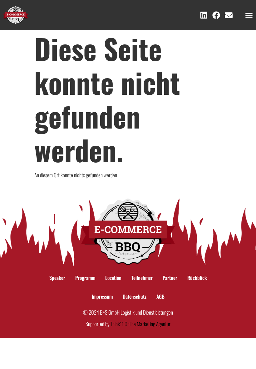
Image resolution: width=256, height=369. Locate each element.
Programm (85, 277)
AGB (160, 296)
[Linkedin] (204, 15)
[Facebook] (216, 15)
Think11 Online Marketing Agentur (140, 324)
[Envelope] (229, 15)
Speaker (57, 277)
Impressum (102, 296)
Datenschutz (134, 296)
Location (113, 277)
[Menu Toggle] (249, 15)
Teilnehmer (142, 277)
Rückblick (197, 277)
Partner (170, 277)
